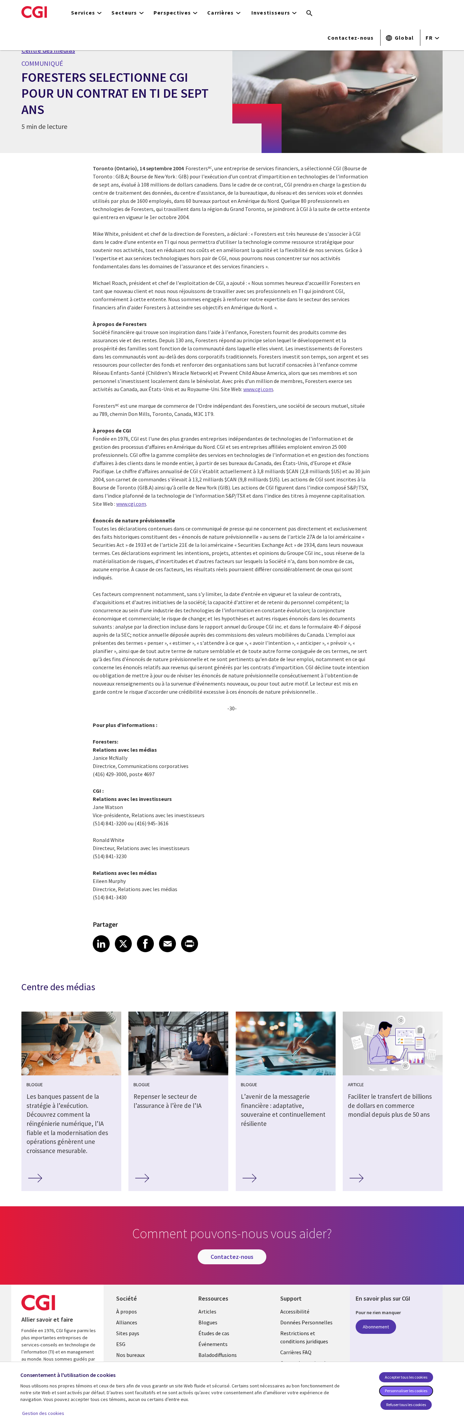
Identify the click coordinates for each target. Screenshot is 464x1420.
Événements (213, 1344)
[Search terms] (309, 13)
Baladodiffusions (217, 1354)
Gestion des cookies (43, 1413)
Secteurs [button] (124, 12)
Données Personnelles (306, 1322)
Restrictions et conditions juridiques (304, 1337)
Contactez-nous (350, 37)
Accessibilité (294, 1311)
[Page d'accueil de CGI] (34, 12)
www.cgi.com (258, 389)
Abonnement (376, 1327)
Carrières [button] (220, 12)
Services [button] (83, 12)
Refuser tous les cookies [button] (406, 1404)
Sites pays (127, 1333)
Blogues (207, 1322)
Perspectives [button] (172, 12)
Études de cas (213, 1333)
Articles (207, 1311)
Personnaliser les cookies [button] (406, 1390)
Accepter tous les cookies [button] (406, 1377)
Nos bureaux (130, 1354)
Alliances (126, 1322)
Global (404, 37)
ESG (120, 1344)
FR (429, 37)
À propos (126, 1311)
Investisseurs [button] (270, 12)
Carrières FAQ (295, 1352)
